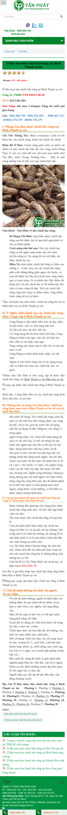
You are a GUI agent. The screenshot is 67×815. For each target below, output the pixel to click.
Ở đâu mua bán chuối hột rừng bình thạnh (22, 720)
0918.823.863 (18, 34)
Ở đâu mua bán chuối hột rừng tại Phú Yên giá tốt (35, 748)
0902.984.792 (24, 30)
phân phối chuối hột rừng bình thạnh (20, 714)
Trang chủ (10, 51)
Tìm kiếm (22, 51)
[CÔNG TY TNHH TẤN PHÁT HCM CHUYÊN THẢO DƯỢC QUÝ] (34, 5)
